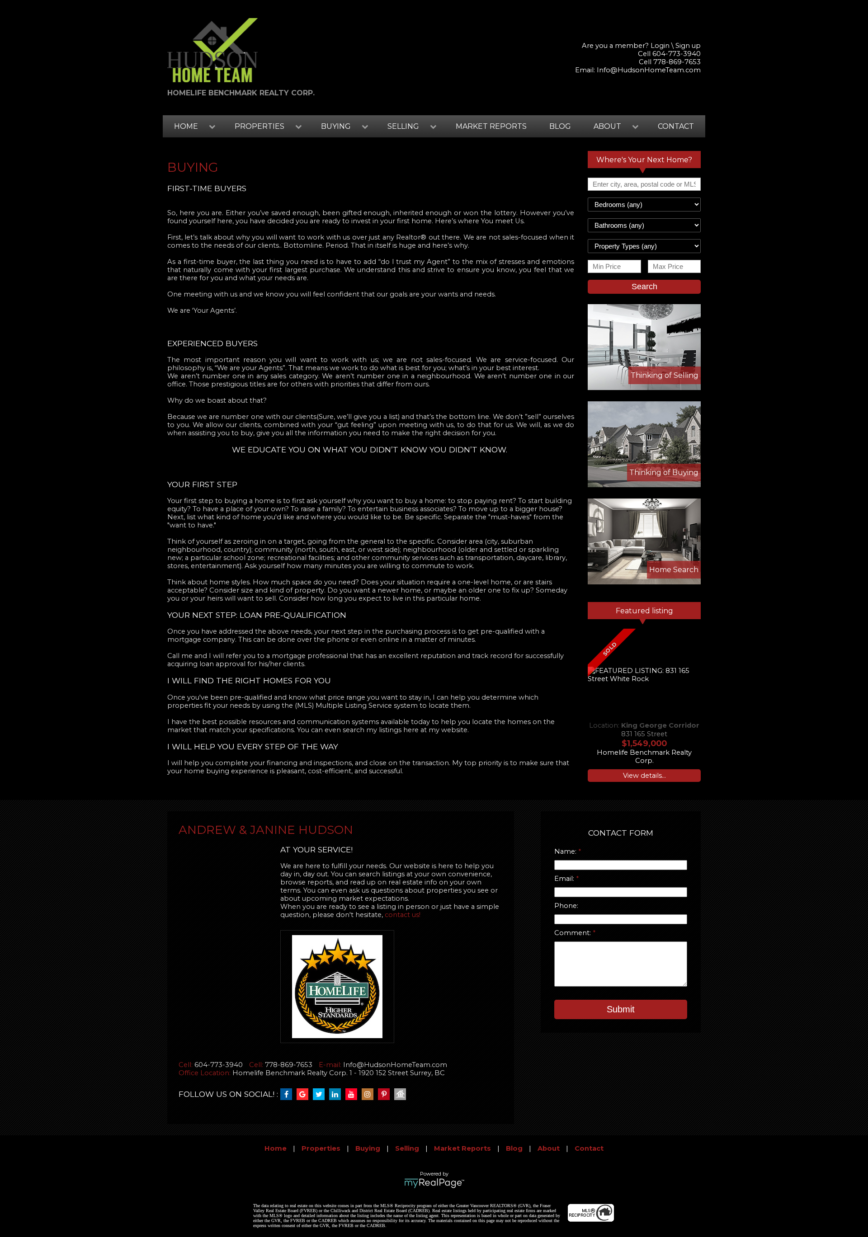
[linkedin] (337, 1095)
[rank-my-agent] (402, 1095)
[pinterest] (386, 1095)
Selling (407, 1148)
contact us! (402, 915)
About (549, 1148)
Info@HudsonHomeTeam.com (649, 70)
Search (644, 286)
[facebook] (288, 1095)
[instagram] (370, 1095)
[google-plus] (305, 1095)
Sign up (688, 46)
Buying (367, 1148)
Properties (321, 1148)
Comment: (573, 933)
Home (275, 1148)
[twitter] (321, 1095)
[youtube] (353, 1095)
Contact (676, 126)
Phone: (566, 906)
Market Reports (491, 126)
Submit (621, 1009)
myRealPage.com (434, 1183)
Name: (566, 851)
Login (660, 46)
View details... (644, 775)
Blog (560, 126)
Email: (565, 879)
